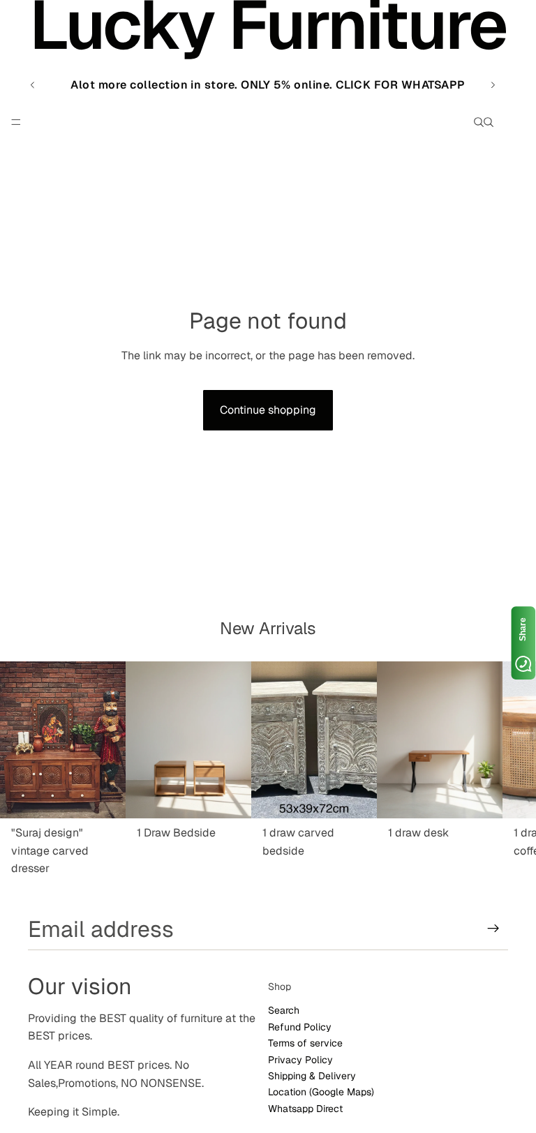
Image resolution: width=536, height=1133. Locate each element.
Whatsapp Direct (305, 1108)
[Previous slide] (32, 85)
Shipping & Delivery (312, 1076)
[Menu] (16, 122)
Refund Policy (300, 1027)
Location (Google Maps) (321, 1092)
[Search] (478, 122)
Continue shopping (268, 410)
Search (283, 1011)
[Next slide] (492, 85)
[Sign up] (493, 928)
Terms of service (305, 1043)
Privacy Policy (300, 1059)
